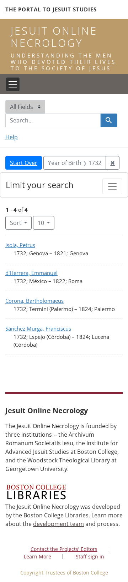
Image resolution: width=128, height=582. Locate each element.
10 (46, 223)
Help (11, 137)
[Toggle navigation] (13, 84)
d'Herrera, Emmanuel (31, 272)
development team (58, 524)
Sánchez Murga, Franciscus (38, 328)
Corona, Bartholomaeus (34, 300)
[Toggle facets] (112, 186)
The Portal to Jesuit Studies (51, 9)
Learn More (37, 556)
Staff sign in (90, 556)
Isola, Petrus (20, 245)
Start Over (23, 163)
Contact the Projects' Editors (64, 549)
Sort (15, 223)
